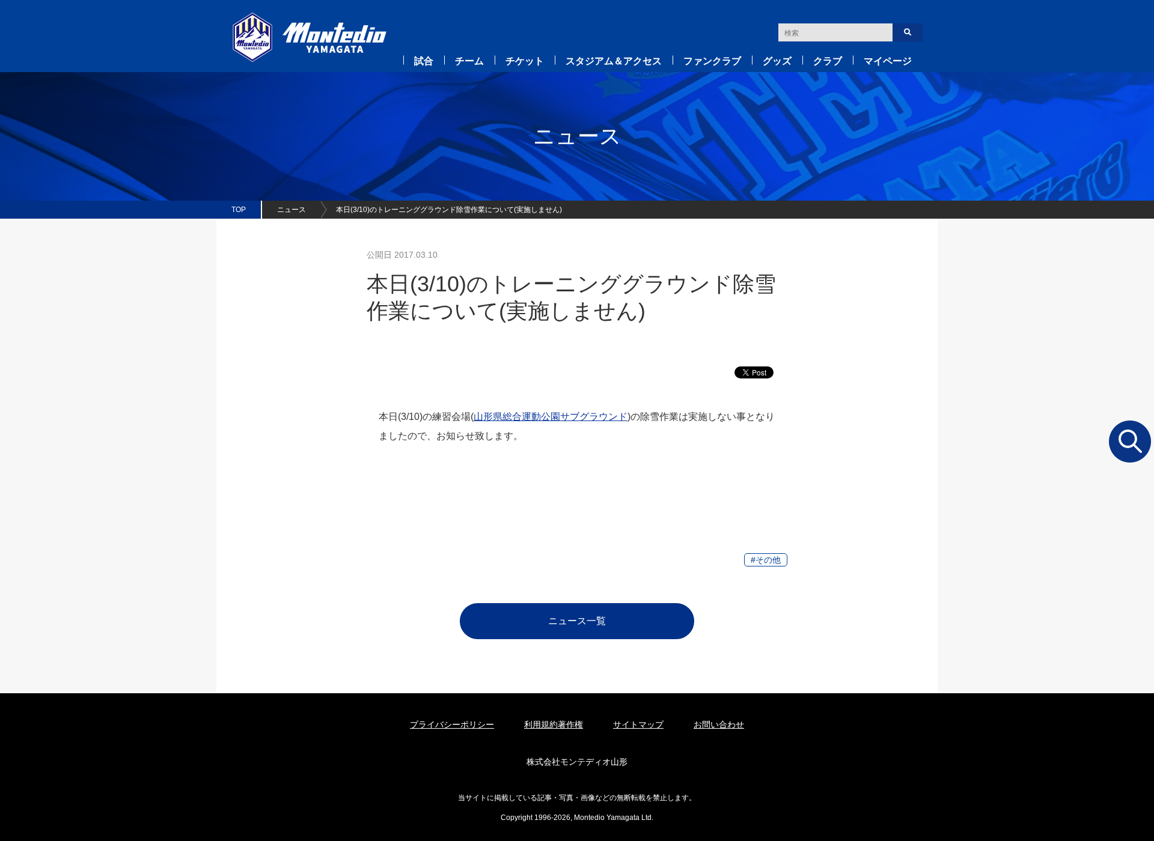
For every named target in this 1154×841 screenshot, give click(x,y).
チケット (524, 61)
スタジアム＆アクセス (614, 61)
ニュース (291, 209)
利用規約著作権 (553, 724)
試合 (423, 61)
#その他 (766, 560)
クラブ (827, 61)
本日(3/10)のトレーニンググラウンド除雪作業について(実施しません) (449, 209)
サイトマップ (638, 724)
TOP (238, 209)
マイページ (888, 61)
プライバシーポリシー (452, 724)
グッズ (777, 61)
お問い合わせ (719, 724)
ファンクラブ (712, 61)
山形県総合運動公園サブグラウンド (550, 416)
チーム (469, 61)
